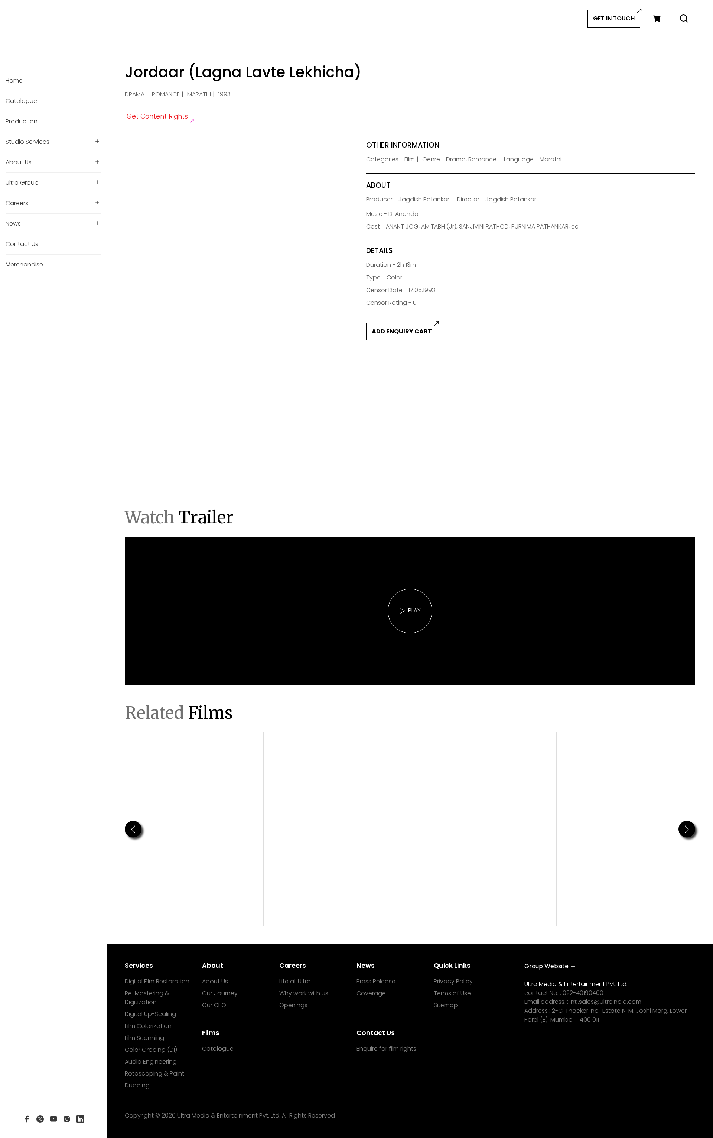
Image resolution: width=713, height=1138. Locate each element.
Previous (133, 829)
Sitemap (446, 1005)
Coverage (371, 993)
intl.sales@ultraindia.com (605, 1002)
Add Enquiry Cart (402, 331)
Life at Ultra (295, 981)
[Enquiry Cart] (656, 18)
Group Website (546, 966)
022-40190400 (583, 993)
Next (687, 829)
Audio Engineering (151, 1061)
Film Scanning (144, 1038)
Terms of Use (452, 993)
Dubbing (137, 1085)
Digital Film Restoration (157, 981)
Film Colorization (148, 1026)
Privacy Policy (453, 981)
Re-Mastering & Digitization (147, 997)
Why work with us (303, 993)
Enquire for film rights (386, 1048)
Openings (293, 1005)
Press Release (375, 981)
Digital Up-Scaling (150, 1014)
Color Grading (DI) (151, 1049)
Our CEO (214, 1005)
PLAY (414, 610)
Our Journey (220, 993)
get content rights (157, 116)
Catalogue (218, 1048)
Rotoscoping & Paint (154, 1073)
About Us (215, 981)
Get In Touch (614, 18)
